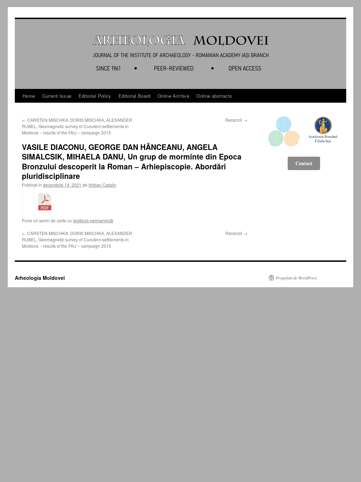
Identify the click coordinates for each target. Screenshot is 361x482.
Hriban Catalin (102, 185)
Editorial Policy (95, 95)
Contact (303, 163)
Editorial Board (134, 95)
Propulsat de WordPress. (297, 278)
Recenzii (236, 120)
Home (29, 95)
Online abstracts (214, 95)
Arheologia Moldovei (40, 277)
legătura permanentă (93, 220)
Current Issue (57, 95)
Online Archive (173, 95)
